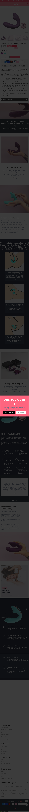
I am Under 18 (20, 412)
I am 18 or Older (9, 412)
